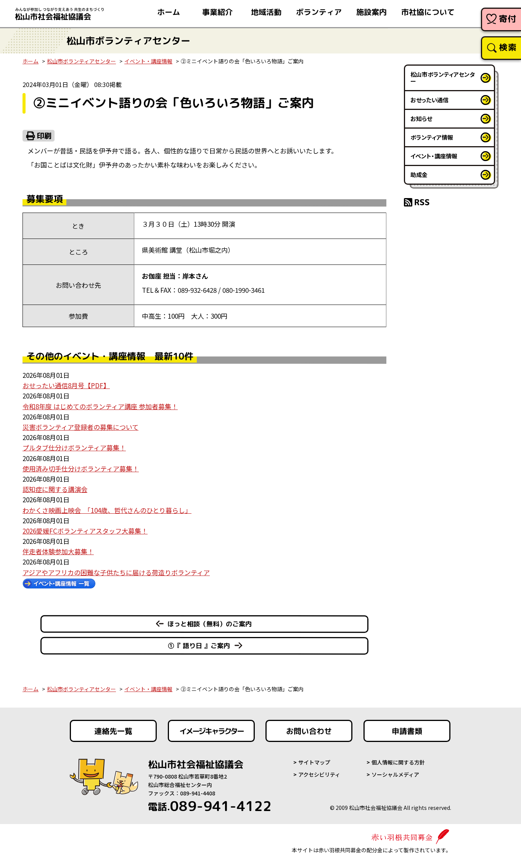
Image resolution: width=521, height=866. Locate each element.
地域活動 (266, 11)
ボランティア (319, 11)
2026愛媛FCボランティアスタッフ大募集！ (85, 530)
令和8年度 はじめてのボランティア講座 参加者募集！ (100, 406)
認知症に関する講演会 (55, 489)
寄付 (508, 18)
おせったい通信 (429, 100)
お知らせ (421, 118)
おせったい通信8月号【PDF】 (66, 385)
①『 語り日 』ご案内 (199, 645)
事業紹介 (217, 11)
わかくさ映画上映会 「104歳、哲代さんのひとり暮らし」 (107, 510)
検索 (508, 47)
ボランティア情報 (431, 137)
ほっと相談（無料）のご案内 (209, 623)
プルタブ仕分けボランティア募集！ (74, 447)
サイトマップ (314, 762)
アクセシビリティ (319, 774)
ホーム (168, 11)
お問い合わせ (309, 731)
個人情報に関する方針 (398, 762)
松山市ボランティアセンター (81, 61)
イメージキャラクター (211, 731)
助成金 (419, 175)
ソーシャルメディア (395, 774)
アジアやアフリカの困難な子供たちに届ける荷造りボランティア (116, 572)
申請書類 (407, 731)
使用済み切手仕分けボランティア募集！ (81, 468)
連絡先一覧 (113, 731)
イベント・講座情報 (148, 61)
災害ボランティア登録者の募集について (80, 427)
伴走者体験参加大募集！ (58, 551)
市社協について (428, 11)
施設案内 (371, 11)
